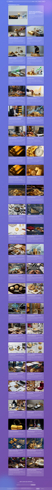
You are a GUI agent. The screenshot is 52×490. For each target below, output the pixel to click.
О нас (36, 1)
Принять (38, 488)
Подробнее (42, 488)
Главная (33, 1)
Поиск (43, 1)
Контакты (39, 1)
